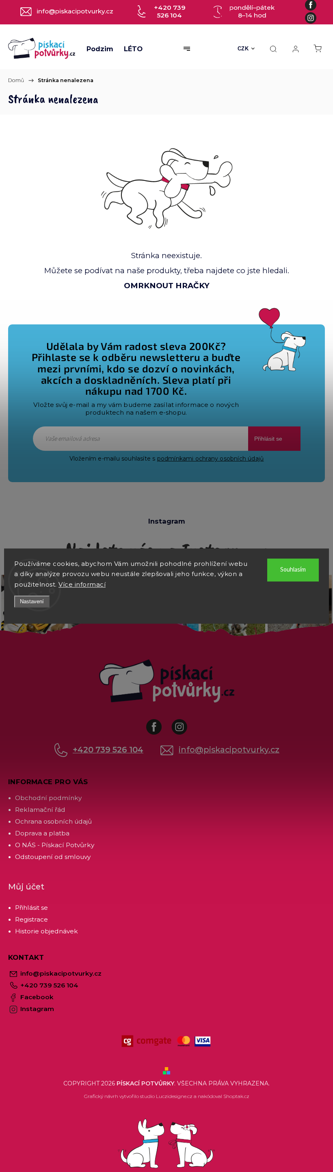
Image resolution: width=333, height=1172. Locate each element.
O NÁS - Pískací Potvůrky (54, 845)
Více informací (82, 584)
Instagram (185, 722)
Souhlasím (293, 569)
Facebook (160, 722)
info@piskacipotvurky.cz (229, 750)
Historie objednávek (46, 931)
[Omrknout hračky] (166, 188)
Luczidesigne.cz (174, 1096)
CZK (243, 49)
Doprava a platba (42, 833)
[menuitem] (99, 48)
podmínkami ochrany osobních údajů (210, 458)
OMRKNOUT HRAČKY (167, 285)
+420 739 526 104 (108, 750)
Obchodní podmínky (48, 798)
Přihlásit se (268, 438)
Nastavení (32, 601)
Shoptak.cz (236, 1096)
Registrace (31, 919)
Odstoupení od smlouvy (53, 857)
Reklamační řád (40, 809)
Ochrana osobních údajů (53, 821)
